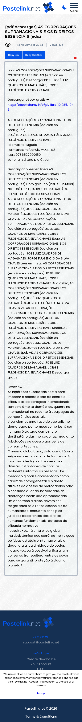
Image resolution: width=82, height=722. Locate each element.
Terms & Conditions (41, 716)
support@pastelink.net (41, 642)
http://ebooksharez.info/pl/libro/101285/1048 (41, 107)
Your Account (41, 664)
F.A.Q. (41, 669)
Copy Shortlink (33, 55)
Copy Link (13, 55)
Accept (41, 693)
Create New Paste (41, 659)
